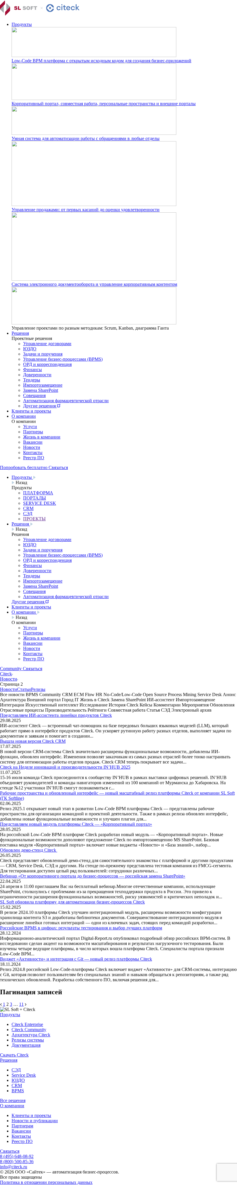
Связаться (9, 1151)
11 (21, 1004)
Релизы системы (28, 1039)
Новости (31, 447)
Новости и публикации (35, 1120)
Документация (26, 1045)
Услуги (30, 426)
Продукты (22, 24)
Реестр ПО (33, 457)
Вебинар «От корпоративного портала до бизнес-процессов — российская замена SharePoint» (92, 876)
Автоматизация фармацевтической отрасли (66, 400)
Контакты (32, 452)
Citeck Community (29, 1029)
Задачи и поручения (42, 353)
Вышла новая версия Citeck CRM (33, 741)
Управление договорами (47, 343)
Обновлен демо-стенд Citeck (28, 850)
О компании (24, 416)
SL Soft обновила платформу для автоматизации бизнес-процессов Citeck (72, 901)
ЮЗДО (29, 348)
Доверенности (37, 374)
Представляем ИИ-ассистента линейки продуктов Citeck (56, 715)
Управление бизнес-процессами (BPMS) (63, 359)
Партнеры (33, 431)
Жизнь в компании (41, 436)
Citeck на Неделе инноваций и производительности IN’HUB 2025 (65, 767)
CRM (17, 1085)
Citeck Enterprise (27, 1024)
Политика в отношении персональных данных (46, 1182)
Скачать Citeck (14, 1054)
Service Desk (24, 1075)
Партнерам (22, 1125)
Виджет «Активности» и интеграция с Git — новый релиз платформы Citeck (76, 959)
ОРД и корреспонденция (47, 364)
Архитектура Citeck (31, 1034)
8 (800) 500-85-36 (17, 1161)
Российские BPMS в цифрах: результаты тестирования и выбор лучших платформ (81, 927)
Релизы (38, 689)
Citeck (6, 673)
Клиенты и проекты (31, 411)
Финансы (32, 369)
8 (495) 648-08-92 (17, 1156)
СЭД (16, 1069)
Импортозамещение (42, 385)
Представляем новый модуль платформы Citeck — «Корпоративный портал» (76, 824)
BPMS (18, 1090)
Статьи (24, 689)
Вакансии (32, 442)
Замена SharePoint (40, 390)
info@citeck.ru (13, 1166)
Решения (20, 333)
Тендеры (31, 379)
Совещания (34, 395)
